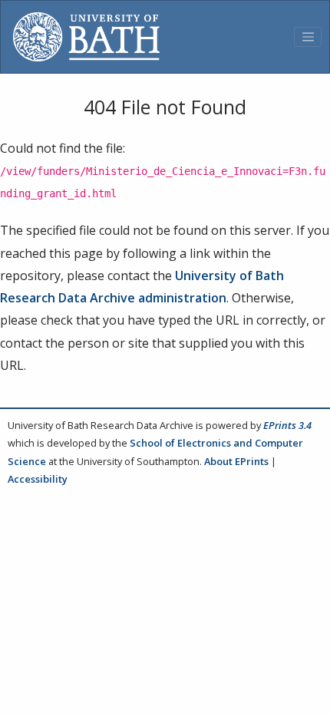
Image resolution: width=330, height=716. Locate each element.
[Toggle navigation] (308, 37)
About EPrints (236, 461)
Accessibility (38, 479)
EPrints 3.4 (287, 425)
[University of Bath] (86, 37)
